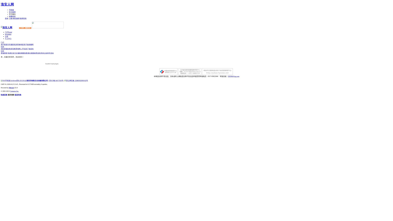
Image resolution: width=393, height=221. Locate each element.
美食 (18, 44)
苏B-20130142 (21, 80)
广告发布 (30, 49)
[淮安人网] (6, 27)
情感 (9, 53)
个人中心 (8, 38)
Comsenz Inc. (14, 91)
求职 (2, 49)
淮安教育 (14, 49)
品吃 (39, 53)
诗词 (42, 53)
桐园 (22, 53)
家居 (5, 44)
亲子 (25, 44)
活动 (52, 53)
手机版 (11, 10)
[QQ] (3, 80)
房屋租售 (7, 49)
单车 (48, 53)
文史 (16, 53)
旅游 (28, 44)
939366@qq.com (233, 76)
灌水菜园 (30, 53)
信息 (2, 47)
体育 (35, 53)
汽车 (9, 44)
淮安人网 (7, 4)
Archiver (13, 80)
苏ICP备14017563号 (56, 80)
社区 (2, 51)
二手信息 (23, 49)
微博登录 (23, 18)
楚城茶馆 (4, 53)
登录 (6, 18)
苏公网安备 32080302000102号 (77, 80)
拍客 (25, 53)
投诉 (15, 44)
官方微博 (12, 12)
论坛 (8, 34)
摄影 (12, 44)
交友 (12, 53)
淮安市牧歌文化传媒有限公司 (37, 80)
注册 (11, 18)
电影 (22, 44)
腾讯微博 (16, 18)
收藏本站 (12, 16)
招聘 (18, 49)
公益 (6, 36)
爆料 (32, 44)
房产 (2, 44)
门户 (8, 32)
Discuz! (11, 88)
